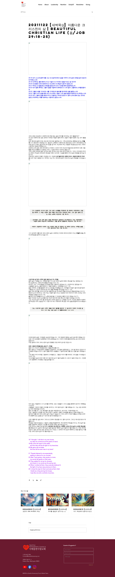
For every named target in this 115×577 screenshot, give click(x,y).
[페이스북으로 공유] (29, 480)
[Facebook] (30, 567)
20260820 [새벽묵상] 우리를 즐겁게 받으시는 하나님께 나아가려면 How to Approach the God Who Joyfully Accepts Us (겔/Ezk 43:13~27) (57, 510)
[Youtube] (25, 567)
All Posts (23, 12)
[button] (92, 12)
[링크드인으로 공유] (37, 480)
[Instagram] (35, 567)
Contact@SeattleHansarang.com (31, 556)
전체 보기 (92, 490)
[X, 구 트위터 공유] (33, 480)
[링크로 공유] (41, 480)
